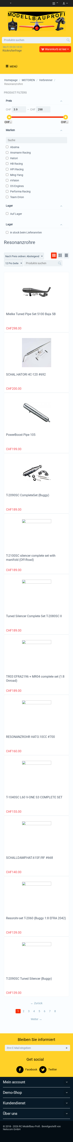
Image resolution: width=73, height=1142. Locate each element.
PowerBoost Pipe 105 (20, 435)
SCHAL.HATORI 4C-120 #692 (26, 374)
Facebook (31, 1069)
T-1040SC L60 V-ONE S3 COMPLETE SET (34, 797)
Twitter (52, 1069)
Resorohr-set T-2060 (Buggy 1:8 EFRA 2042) (36, 918)
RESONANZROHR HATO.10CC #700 (30, 737)
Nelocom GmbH (11, 1129)
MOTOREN (28, 80)
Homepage (11, 80)
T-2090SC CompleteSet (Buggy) (27, 495)
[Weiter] (67, 1048)
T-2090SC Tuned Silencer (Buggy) (29, 978)
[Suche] (68, 40)
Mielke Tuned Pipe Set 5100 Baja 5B (31, 314)
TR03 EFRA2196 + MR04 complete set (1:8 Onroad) (35, 678)
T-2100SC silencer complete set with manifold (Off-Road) (30, 558)
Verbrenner (46, 80)
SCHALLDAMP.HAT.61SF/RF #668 (29, 858)
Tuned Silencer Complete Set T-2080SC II (34, 616)
